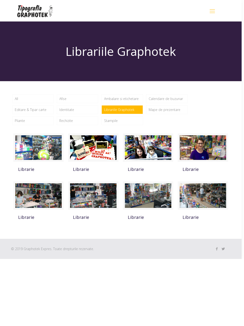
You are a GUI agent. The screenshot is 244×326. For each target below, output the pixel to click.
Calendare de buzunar (166, 98)
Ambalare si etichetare (121, 98)
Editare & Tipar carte (30, 109)
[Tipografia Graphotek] (35, 10)
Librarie (26, 169)
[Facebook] (216, 248)
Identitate (66, 109)
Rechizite (66, 120)
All (16, 98)
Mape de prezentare (164, 109)
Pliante (20, 120)
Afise (62, 98)
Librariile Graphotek (119, 109)
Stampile (111, 120)
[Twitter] (223, 248)
